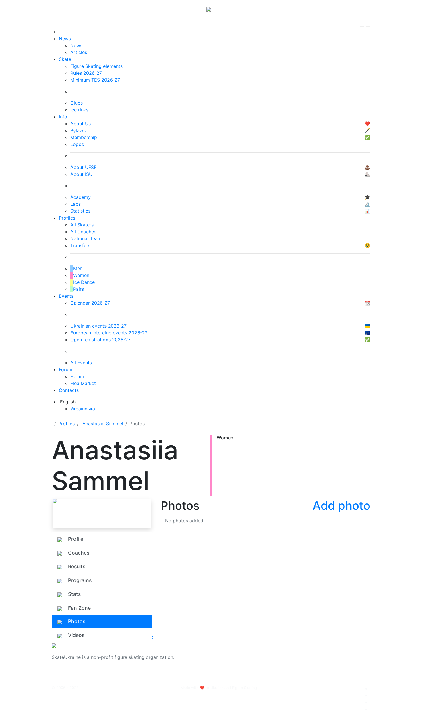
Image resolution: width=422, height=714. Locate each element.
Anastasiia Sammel (102, 423)
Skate (65, 59)
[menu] (363, 21)
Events (66, 296)
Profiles (67, 218)
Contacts (69, 390)
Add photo (341, 506)
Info (63, 117)
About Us (307, 654)
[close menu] (368, 21)
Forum (65, 369)
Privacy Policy (312, 660)
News (65, 38)
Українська (82, 408)
